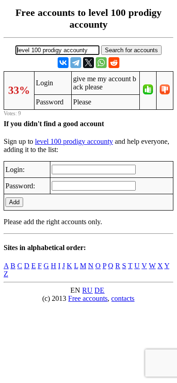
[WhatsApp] (101, 62)
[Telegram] (75, 62)
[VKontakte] (63, 62)
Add (14, 202)
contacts (122, 298)
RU (87, 290)
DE (99, 290)
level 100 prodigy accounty (74, 141)
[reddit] (113, 62)
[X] (88, 62)
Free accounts (88, 298)
